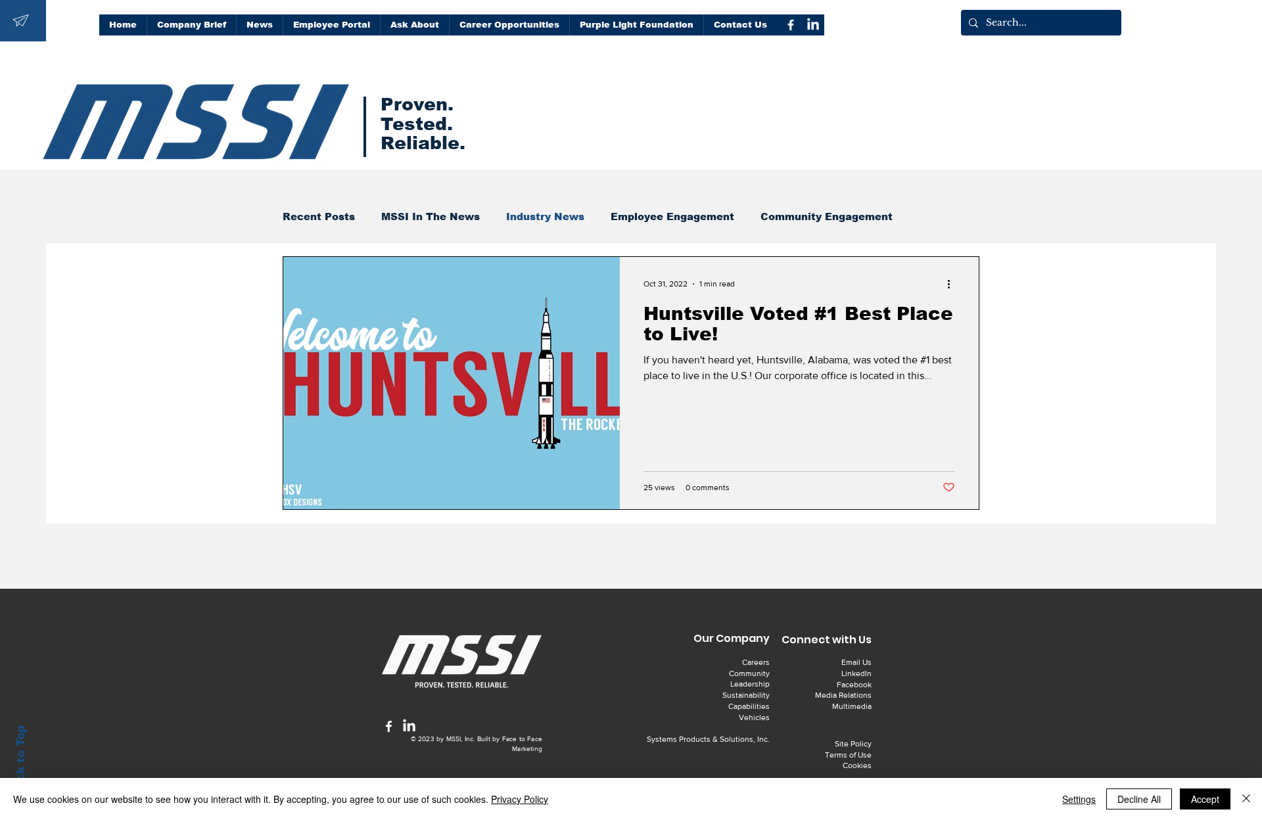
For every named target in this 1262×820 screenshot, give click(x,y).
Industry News (545, 216)
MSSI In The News (430, 216)
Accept (1205, 799)
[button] (414, 24)
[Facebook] (790, 25)
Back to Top (20, 761)
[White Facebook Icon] (388, 726)
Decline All (1139, 799)
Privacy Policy (519, 799)
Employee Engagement (672, 216)
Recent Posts (319, 216)
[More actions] (953, 284)
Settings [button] (1079, 799)
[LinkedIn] (813, 25)
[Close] (1246, 798)
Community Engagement (826, 216)
